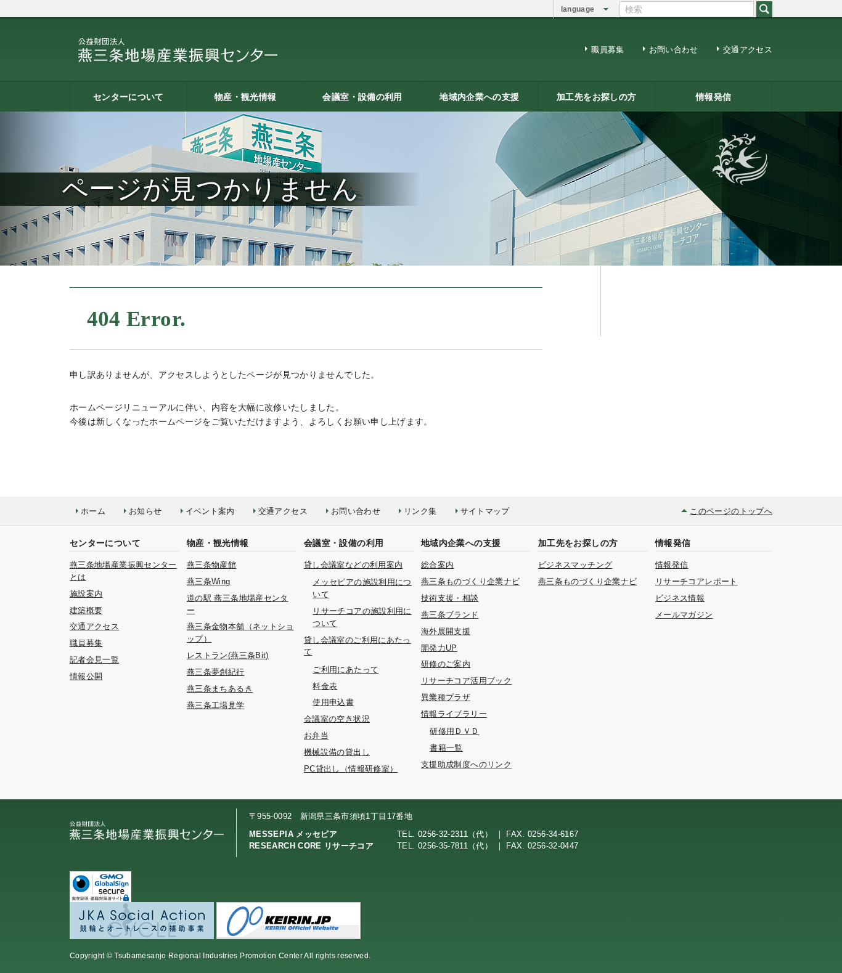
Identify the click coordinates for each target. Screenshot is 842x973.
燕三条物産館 (211, 564)
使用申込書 (333, 702)
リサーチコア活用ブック (466, 680)
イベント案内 (210, 511)
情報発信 (713, 97)
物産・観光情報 (246, 97)
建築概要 (86, 610)
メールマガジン (684, 614)
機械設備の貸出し (337, 752)
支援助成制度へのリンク (466, 764)
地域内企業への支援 (479, 97)
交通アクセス (747, 49)
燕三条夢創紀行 (216, 672)
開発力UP (439, 648)
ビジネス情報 (680, 598)
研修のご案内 (445, 664)
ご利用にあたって (345, 669)
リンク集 (420, 511)
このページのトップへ (731, 511)
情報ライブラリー (454, 714)
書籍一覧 (446, 747)
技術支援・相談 (450, 598)
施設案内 (86, 593)
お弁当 (316, 735)
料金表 (325, 686)
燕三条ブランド (450, 614)
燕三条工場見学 (216, 705)
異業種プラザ (445, 697)
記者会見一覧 (94, 659)
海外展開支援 (445, 631)
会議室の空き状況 (337, 718)
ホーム (93, 511)
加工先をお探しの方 (596, 97)
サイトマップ (485, 511)
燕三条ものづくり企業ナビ (470, 581)
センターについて (128, 97)
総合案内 (437, 564)
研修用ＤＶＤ (454, 731)
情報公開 (86, 676)
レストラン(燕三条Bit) (228, 655)
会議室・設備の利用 (362, 97)
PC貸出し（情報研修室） (351, 768)
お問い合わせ (673, 49)
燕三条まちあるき (220, 688)
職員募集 (607, 49)
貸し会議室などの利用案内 (353, 564)
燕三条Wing (209, 581)
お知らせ (145, 511)
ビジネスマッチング (575, 564)
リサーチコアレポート (696, 581)
